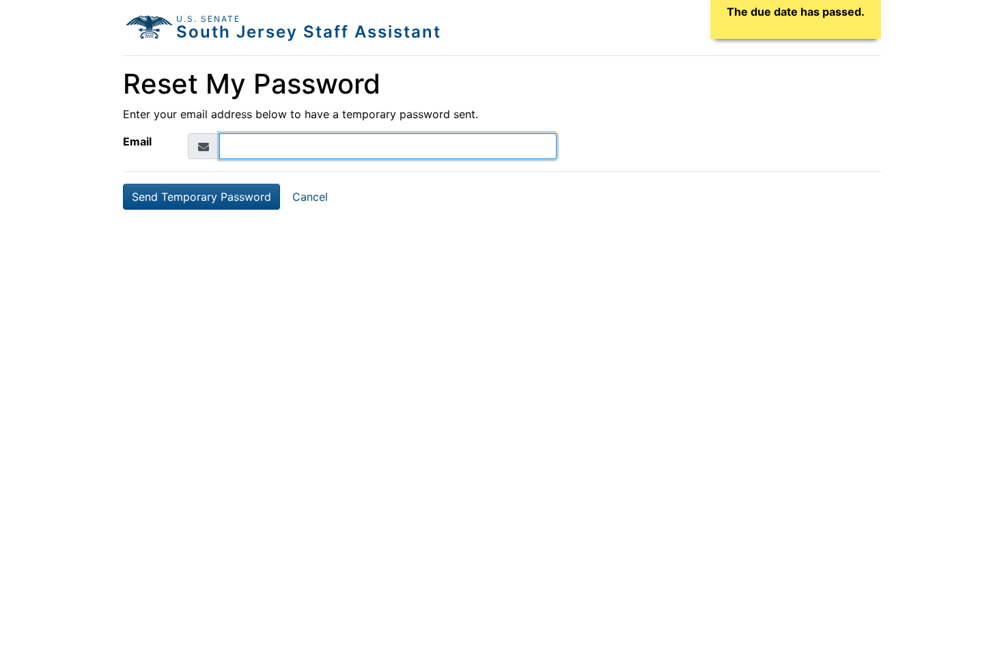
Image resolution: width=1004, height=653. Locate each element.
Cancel (310, 197)
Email (137, 141)
